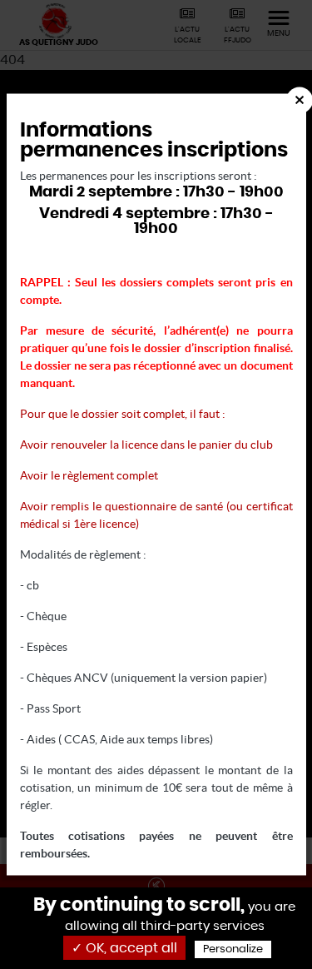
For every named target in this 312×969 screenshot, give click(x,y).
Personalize (233, 949)
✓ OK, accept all (124, 948)
